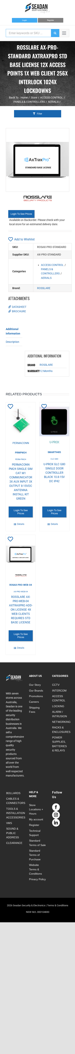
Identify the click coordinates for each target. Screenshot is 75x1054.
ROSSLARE (43, 288)
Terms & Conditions (57, 905)
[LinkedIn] (56, 823)
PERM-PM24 (20, 459)
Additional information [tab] (13, 331)
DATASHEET (19, 306)
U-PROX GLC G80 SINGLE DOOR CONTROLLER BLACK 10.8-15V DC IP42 (54, 473)
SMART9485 (54, 452)
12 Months (46, 371)
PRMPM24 (21, 452)
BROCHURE (19, 311)
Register (50, 20)
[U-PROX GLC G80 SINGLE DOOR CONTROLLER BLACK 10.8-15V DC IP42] (54, 423)
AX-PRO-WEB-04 (21, 592)
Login (24, 20)
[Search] (55, 33)
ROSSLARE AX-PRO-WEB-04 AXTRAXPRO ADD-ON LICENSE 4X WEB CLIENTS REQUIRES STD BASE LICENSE (20, 609)
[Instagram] (56, 815)
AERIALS (46, 277)
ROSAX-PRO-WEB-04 (20, 585)
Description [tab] (12, 341)
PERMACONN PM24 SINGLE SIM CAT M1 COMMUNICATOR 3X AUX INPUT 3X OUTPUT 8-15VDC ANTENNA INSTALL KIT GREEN (20, 481)
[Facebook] (56, 807)
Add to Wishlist (24, 239)
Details (20, 524)
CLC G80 (54, 459)
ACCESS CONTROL (52, 264)
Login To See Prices (21, 213)
